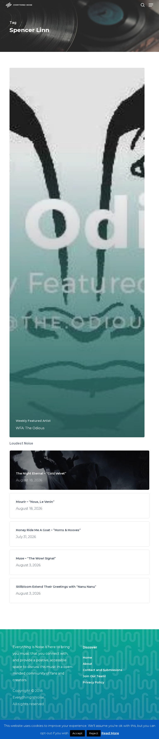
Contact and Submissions (102, 670)
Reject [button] (93, 733)
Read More (110, 733)
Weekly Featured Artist (33, 421)
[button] (151, 5)
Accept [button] (77, 733)
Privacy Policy (93, 682)
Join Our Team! (94, 676)
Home (87, 657)
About (87, 664)
